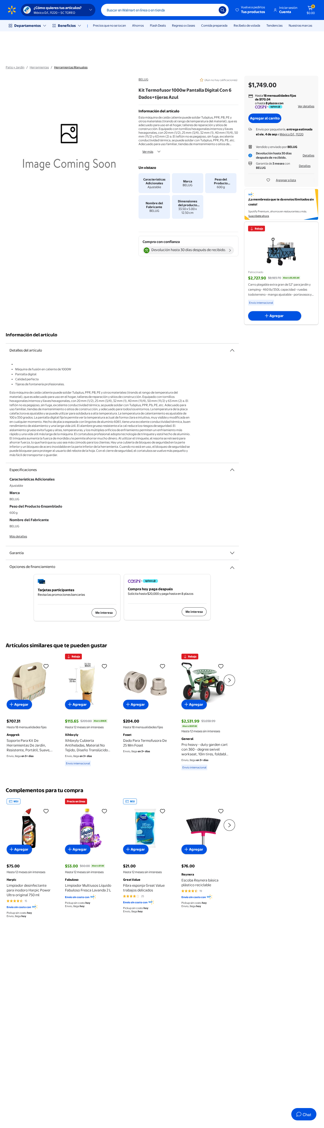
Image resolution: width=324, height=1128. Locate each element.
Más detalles (18, 536)
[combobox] (165, 10)
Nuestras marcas (300, 25)
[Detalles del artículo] (232, 350)
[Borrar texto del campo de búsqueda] (211, 10)
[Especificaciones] (232, 470)
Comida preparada (214, 25)
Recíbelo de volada (247, 25)
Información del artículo (31, 335)
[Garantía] (232, 553)
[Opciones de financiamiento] (232, 566)
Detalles (308, 155)
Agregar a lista (286, 180)
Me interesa (104, 612)
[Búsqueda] (222, 10)
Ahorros (138, 25)
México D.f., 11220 (291, 134)
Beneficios (67, 25)
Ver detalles (306, 106)
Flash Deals (158, 25)
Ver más (147, 151)
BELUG (143, 79)
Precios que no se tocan (109, 25)
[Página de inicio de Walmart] (12, 10)
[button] (250, 10)
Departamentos (27, 25)
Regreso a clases (183, 25)
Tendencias (274, 25)
